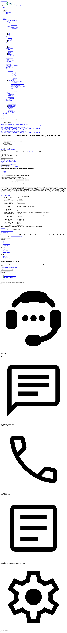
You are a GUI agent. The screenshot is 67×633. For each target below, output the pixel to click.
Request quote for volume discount (8, 149)
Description (3, 184)
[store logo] (18, 5)
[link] (7, 10)
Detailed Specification (5, 195)
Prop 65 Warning (4, 232)
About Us (5, 241)
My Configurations (7, 258)
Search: (2, 119)
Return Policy (6, 250)
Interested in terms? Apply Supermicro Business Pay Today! (15, 124)
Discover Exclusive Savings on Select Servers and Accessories (14, 127)
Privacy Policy (6, 245)
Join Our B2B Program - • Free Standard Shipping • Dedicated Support (20, 128)
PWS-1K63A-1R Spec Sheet (7, 231)
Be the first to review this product (7, 138)
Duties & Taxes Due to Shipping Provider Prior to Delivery (14, 129)
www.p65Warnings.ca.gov (16, 236)
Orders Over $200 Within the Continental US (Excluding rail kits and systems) (21, 125)
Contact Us (5, 242)
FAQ (4, 249)
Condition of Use (6, 244)
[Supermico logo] (10, 5)
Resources (3, 228)
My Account (8, 12)
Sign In (7, 13)
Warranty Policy (6, 252)
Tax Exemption (6, 257)
